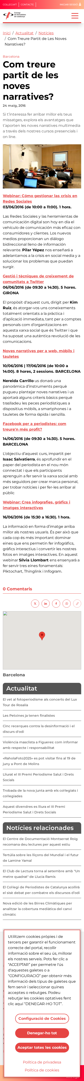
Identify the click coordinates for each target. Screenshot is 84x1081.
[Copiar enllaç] (77, 603)
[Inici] (16, 15)
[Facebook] (56, 603)
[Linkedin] (46, 603)
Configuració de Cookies (42, 1018)
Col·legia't (10, 4)
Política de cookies (42, 1070)
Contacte (27, 4)
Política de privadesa (42, 1062)
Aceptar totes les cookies (42, 1047)
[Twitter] (35, 603)
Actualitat (24, 33)
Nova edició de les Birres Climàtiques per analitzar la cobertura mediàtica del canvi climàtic (37, 909)
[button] (42, 636)
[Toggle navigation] (75, 15)
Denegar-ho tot (42, 1033)
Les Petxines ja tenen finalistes (29, 715)
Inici (6, 33)
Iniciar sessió (69, 4)
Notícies (46, 33)
